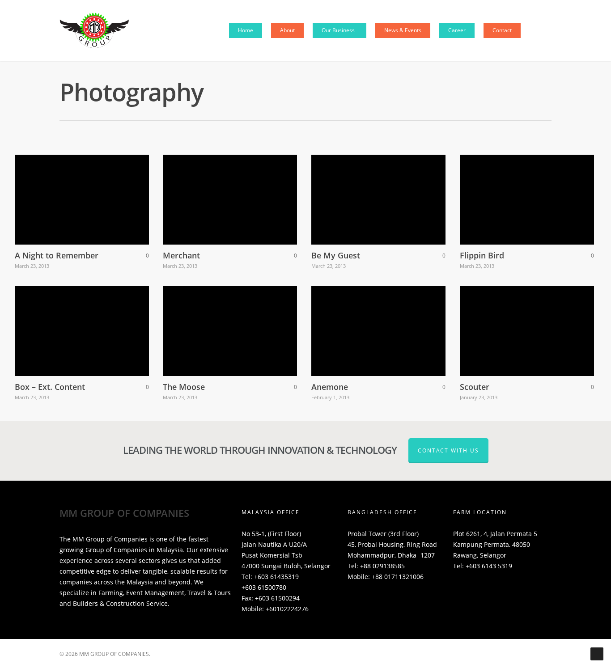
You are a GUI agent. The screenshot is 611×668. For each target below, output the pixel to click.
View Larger (56, 190)
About (287, 30)
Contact (502, 30)
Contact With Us (448, 450)
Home (245, 30)
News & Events (402, 30)
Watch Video (55, 322)
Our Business (338, 30)
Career (457, 30)
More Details (106, 190)
